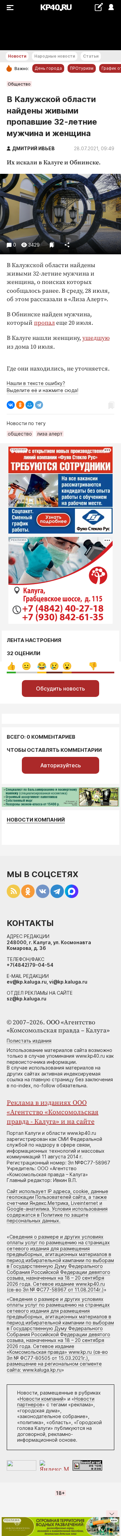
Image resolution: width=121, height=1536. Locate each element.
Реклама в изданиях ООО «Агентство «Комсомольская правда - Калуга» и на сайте (52, 1112)
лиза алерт (50, 434)
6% (41, 666)
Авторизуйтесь (60, 765)
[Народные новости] (98, 7)
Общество (19, 84)
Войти (110, 7)
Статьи (90, 56)
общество (20, 434)
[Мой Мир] (30, 405)
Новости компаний (36, 820)
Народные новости (54, 56)
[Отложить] (52, 245)
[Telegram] (39, 405)
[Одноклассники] (20, 405)
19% (54, 666)
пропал (44, 323)
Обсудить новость (60, 688)
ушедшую (96, 338)
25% (26, 666)
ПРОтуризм (81, 68)
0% (11, 666)
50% (92, 666)
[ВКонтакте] (11, 405)
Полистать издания (29, 1041)
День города (48, 68)
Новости (17, 56)
